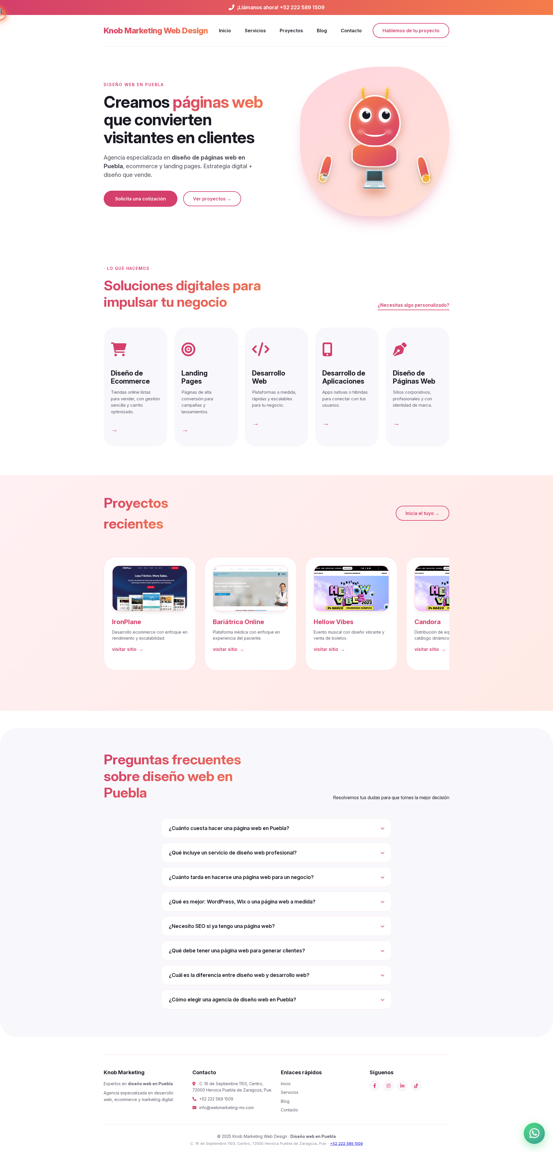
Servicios (255, 30)
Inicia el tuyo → (423, 513)
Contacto (351, 30)
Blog (322, 30)
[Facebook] (375, 1086)
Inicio (225, 30)
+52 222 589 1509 (216, 1098)
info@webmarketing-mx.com (226, 1107)
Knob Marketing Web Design (156, 30)
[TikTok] (416, 1086)
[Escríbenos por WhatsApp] (534, 1133)
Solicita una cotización (140, 199)
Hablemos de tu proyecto (411, 30)
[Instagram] (388, 1086)
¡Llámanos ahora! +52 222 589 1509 (281, 7)
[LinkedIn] (402, 1086)
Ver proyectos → (212, 199)
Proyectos (291, 30)
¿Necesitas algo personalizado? (413, 305)
